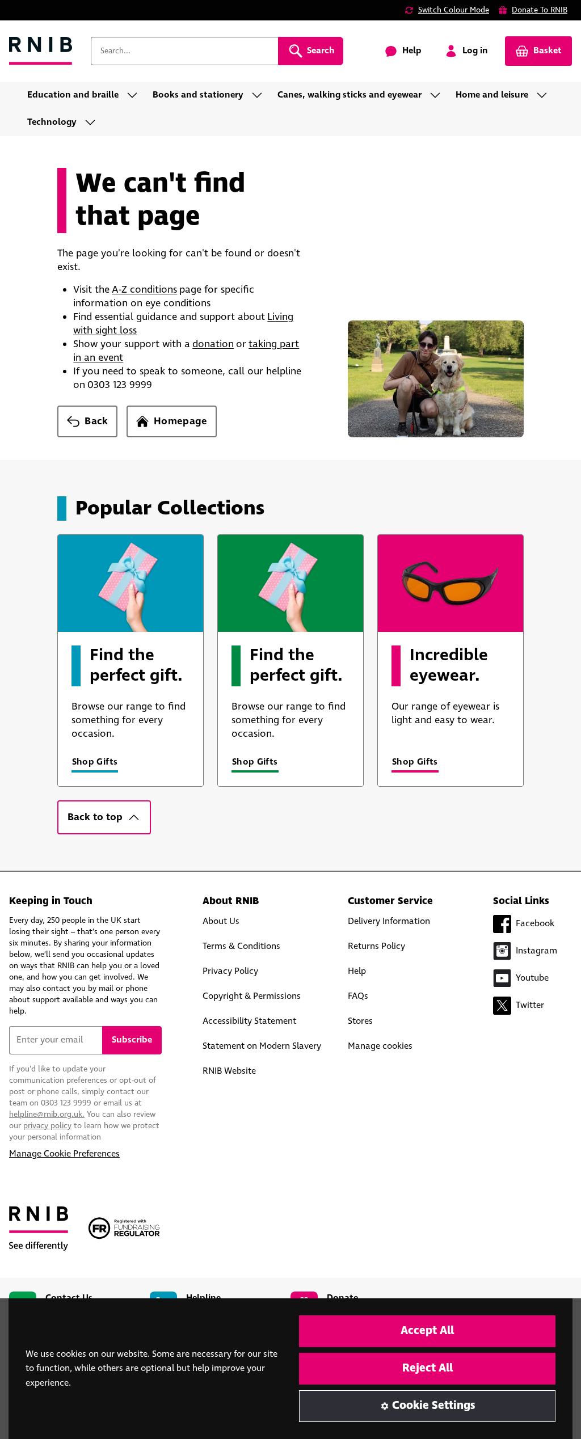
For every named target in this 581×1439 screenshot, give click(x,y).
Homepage (181, 421)
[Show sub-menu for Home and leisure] (545, 95)
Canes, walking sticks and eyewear (349, 95)
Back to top (95, 817)
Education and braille (73, 95)
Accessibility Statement (249, 1021)
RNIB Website (229, 1071)
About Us (221, 921)
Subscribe (132, 1040)
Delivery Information (389, 921)
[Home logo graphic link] (41, 51)
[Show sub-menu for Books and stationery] (260, 95)
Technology (52, 122)
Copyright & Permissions (252, 996)
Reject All (427, 1368)
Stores (360, 1021)
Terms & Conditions (241, 946)
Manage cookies (380, 1046)
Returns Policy (376, 946)
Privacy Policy (230, 971)
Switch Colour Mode (453, 10)
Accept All (427, 1331)
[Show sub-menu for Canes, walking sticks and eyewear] (438, 95)
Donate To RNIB (539, 10)
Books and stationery (198, 95)
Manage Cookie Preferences (64, 1154)
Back (96, 421)
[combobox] (184, 51)
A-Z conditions (144, 290)
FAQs (358, 996)
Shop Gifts (95, 762)
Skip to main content (60, 16)
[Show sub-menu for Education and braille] (135, 95)
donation (213, 344)
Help (357, 971)
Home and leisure (492, 95)
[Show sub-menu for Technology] (93, 122)
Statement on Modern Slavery (262, 1046)
